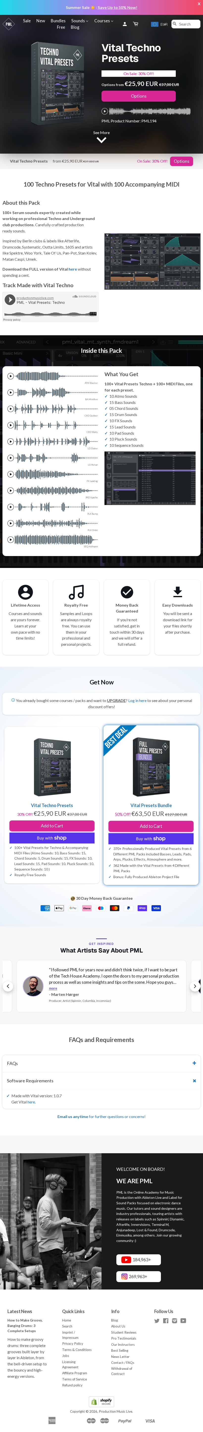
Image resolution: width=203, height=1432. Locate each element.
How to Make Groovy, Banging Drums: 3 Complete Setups (24, 1325)
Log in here (137, 700)
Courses (102, 20)
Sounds (78, 20)
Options (139, 96)
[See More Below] (101, 141)
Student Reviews (123, 1332)
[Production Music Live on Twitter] (157, 1322)
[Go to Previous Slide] (7, 986)
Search (67, 1326)
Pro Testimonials (123, 1338)
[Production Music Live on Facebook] (166, 1322)
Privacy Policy (72, 1344)
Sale (27, 20)
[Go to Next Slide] (195, 986)
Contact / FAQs (122, 1363)
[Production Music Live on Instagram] (174, 1322)
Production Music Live (115, 1411)
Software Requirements (30, 1080)
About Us (118, 1326)
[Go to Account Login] (125, 24)
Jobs (65, 1356)
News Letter (120, 1357)
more (53, 988)
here (73, 269)
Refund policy (72, 1385)
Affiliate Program (74, 1373)
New (40, 20)
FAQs (12, 1063)
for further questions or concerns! (101, 1116)
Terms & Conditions (77, 1350)
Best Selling (119, 1350)
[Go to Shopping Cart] (136, 24)
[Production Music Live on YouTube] (183, 1322)
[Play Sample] (105, 111)
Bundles (58, 20)
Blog (75, 27)
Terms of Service (74, 1379)
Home (66, 1320)
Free (61, 27)
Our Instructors (123, 1345)
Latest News (19, 1311)
